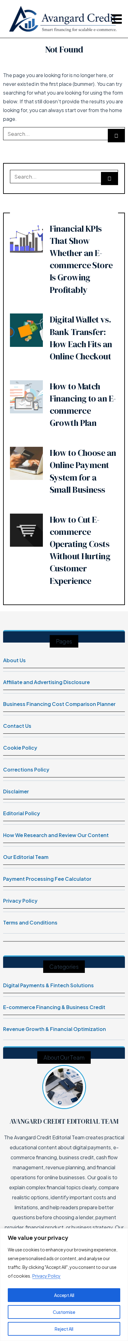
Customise (64, 1312)
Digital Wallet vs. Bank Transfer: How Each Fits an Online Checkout (81, 337)
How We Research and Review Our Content (56, 835)
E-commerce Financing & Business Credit (54, 1007)
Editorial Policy (21, 813)
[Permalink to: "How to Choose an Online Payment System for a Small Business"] (26, 463)
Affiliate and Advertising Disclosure (46, 682)
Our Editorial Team (25, 857)
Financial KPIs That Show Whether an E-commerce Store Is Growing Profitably (81, 259)
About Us (14, 660)
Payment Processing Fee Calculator (47, 878)
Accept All (64, 1295)
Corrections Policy (26, 769)
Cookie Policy (20, 747)
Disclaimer (16, 791)
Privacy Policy (46, 1276)
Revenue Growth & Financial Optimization (54, 1029)
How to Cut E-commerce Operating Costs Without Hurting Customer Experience (80, 550)
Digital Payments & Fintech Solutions (48, 985)
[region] (64, 1284)
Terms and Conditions (30, 922)
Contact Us (17, 725)
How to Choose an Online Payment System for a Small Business (83, 471)
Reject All (64, 1329)
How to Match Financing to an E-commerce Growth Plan (83, 404)
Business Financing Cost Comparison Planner (59, 704)
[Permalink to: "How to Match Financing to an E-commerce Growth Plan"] (26, 396)
